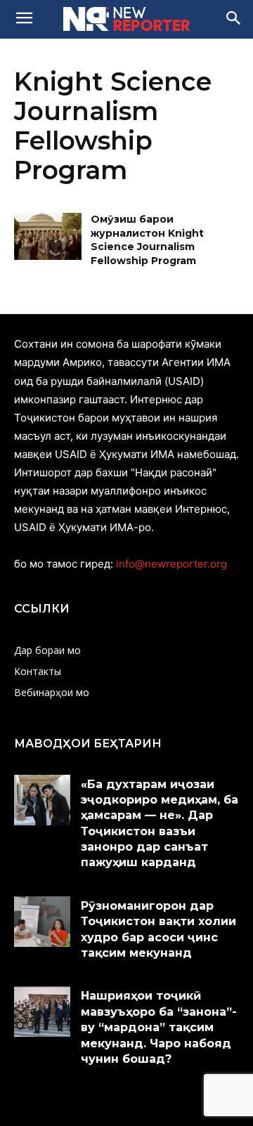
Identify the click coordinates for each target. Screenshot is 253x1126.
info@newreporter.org (171, 563)
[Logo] (126, 19)
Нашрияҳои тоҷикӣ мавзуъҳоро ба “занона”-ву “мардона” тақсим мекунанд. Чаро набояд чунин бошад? (159, 1027)
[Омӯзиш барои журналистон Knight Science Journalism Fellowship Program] (48, 236)
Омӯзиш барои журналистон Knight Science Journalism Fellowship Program (147, 240)
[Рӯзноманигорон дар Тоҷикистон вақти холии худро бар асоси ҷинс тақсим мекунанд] (42, 921)
